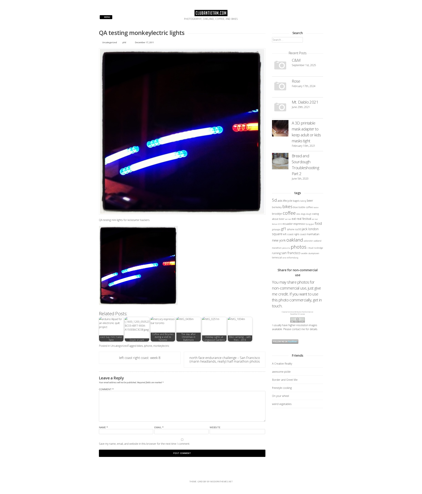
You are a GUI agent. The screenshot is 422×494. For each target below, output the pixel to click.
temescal (277, 257)
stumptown (313, 253)
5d (274, 200)
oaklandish (308, 240)
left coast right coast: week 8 (139, 357)
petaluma (286, 248)
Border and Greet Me (285, 380)
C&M (296, 60)
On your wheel (280, 396)
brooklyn (277, 214)
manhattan (313, 234)
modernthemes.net (221, 481)
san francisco (290, 253)
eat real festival (301, 219)
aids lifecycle (284, 200)
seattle (304, 253)
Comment (106, 389)
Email (159, 427)
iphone (148, 346)
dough (309, 214)
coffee (289, 213)
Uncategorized (109, 42)
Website (215, 427)
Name (103, 427)
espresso (299, 224)
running (276, 253)
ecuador (288, 224)
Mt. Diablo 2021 (305, 102)
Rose (296, 81)
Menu (107, 17)
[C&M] (280, 66)
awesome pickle (281, 371)
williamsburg (292, 257)
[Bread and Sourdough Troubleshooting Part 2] (280, 161)
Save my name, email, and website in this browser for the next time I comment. (144, 444)
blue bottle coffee (303, 207)
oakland (294, 240)
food (318, 223)
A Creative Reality (282, 363)
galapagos (276, 229)
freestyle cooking (282, 388)
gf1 (283, 228)
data (298, 214)
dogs (303, 213)
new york (279, 240)
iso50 (298, 229)
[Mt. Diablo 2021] (280, 108)
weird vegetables (282, 404)
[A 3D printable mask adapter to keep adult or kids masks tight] (280, 129)
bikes (140, 346)
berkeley (277, 207)
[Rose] (280, 87)
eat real (288, 219)
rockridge (318, 247)
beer (310, 200)
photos (298, 247)
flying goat (310, 224)
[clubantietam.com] (211, 15)
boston (316, 207)
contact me (298, 329)
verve (284, 258)
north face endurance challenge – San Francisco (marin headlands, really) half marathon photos (224, 359)
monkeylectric (161, 346)
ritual (310, 247)
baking (303, 201)
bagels (296, 200)
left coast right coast (294, 234)
